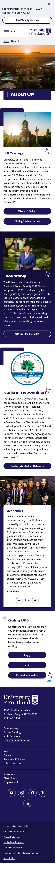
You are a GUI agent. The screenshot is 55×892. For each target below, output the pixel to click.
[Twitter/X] (43, 793)
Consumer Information (13, 831)
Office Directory (12, 763)
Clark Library (10, 778)
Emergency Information (16, 740)
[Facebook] (33, 793)
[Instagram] (22, 793)
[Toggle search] (14, 31)
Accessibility (9, 858)
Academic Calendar (14, 759)
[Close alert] (49, 4)
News (6, 751)
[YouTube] (12, 793)
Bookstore (9, 774)
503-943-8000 (11, 718)
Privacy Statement (11, 837)
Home (6, 41)
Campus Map (10, 728)
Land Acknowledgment (13, 842)
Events (7, 755)
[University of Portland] (39, 31)
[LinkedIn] (27, 803)
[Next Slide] (35, 600)
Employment (10, 782)
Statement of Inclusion (13, 847)
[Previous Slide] (19, 600)
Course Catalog (12, 732)
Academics (13, 591)
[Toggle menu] (6, 31)
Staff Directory (11, 736)
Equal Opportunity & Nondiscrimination (21, 853)
